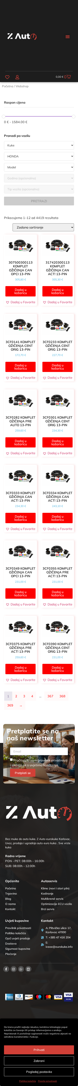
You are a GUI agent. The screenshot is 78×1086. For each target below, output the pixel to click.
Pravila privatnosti (47, 1081)
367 (50, 696)
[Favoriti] (7, 77)
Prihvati (39, 1050)
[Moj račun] (17, 77)
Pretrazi (39, 201)
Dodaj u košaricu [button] (20, 291)
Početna (7, 86)
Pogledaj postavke (39, 1072)
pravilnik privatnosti (52, 760)
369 (10, 705)
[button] (67, 36)
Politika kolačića (27, 1081)
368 (62, 696)
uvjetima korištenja (44, 765)
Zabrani (39, 1061)
